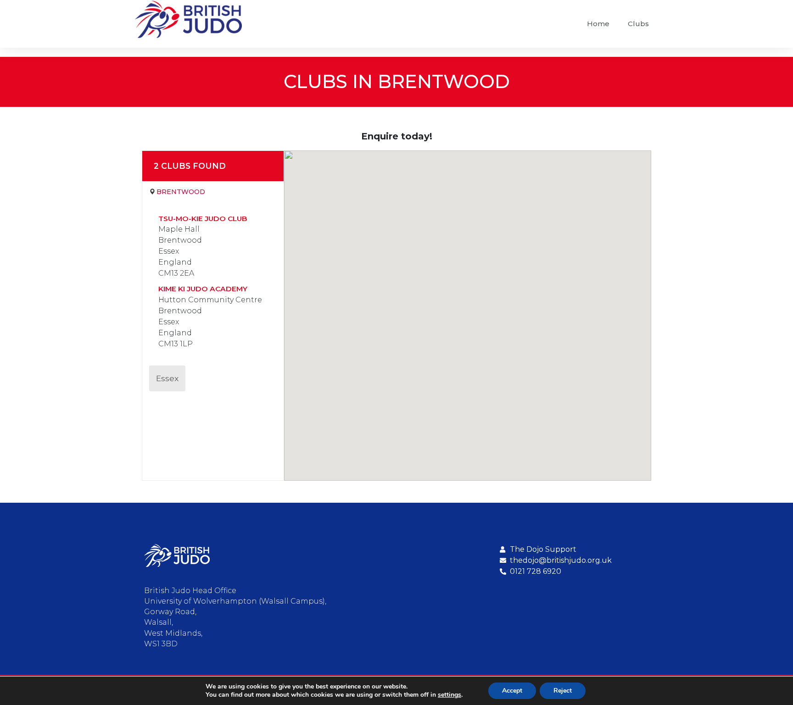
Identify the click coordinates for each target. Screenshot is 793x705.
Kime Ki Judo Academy (202, 288)
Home (598, 23)
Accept (512, 690)
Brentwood (180, 192)
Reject (562, 690)
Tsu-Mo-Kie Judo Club (202, 218)
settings (449, 695)
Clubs (638, 23)
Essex (167, 378)
